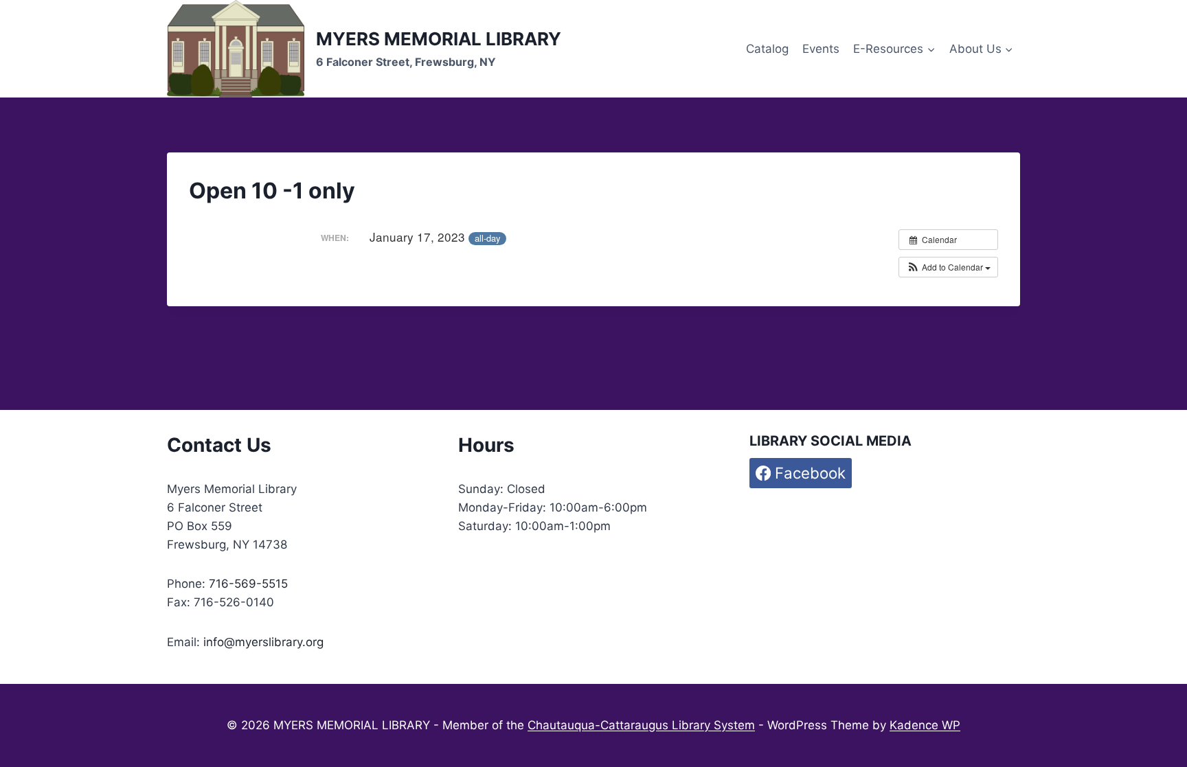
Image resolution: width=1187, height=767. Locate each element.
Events (820, 49)
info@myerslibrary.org (263, 642)
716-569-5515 (248, 584)
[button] (948, 267)
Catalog (767, 49)
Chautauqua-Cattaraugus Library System (641, 725)
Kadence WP (925, 725)
